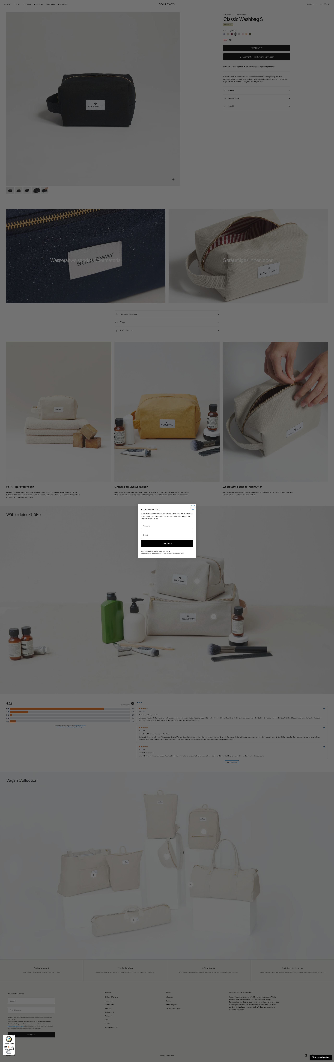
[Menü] (13, 1036)
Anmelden (167, 543)
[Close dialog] (193, 507)
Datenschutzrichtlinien (163, 551)
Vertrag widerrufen (320, 1057)
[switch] (8, 1052)
